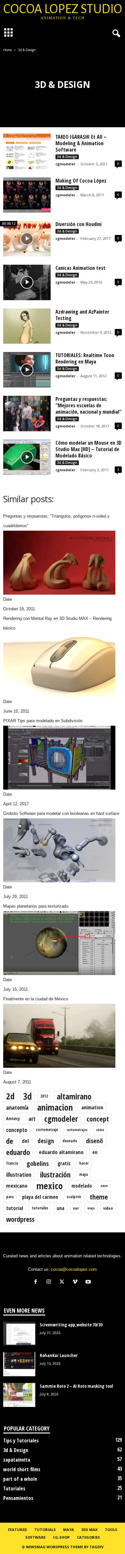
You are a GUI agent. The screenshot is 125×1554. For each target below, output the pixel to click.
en (94, 1152)
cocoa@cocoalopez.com (74, 1269)
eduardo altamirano (61, 1152)
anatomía (17, 1107)
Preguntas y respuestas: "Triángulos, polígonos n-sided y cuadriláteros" (56, 521)
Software (35, 1537)
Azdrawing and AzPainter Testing (82, 315)
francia (12, 1163)
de (9, 1141)
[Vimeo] (76, 1282)
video (108, 1208)
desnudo (70, 1141)
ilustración (55, 1174)
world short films (21, 1469)
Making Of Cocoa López (80, 180)
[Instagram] (50, 1282)
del (25, 1140)
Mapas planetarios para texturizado (35, 906)
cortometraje (47, 1129)
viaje (91, 1208)
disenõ (94, 1140)
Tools (111, 1529)
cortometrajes (77, 1130)
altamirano (74, 1096)
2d (10, 1096)
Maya (68, 1529)
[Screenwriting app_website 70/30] (19, 1334)
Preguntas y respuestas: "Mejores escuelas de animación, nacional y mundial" (88, 405)
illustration (18, 1174)
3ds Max (89, 1529)
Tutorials (45, 1529)
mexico (49, 1186)
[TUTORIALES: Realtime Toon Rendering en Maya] (27, 369)
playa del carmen (40, 1196)
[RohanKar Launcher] (19, 1364)
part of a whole (20, 1478)
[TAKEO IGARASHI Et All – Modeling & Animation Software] (27, 151)
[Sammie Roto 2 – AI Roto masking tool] (19, 1395)
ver (76, 1208)
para (9, 1196)
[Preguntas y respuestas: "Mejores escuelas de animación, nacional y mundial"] (27, 413)
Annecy (13, 1118)
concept (98, 1118)
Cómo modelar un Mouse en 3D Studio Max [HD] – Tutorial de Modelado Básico (88, 449)
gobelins (38, 1163)
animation (92, 1107)
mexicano (17, 1185)
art (32, 1118)
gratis (64, 1163)
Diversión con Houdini (78, 224)
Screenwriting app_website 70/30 (71, 1325)
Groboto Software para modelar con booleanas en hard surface (61, 813)
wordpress (20, 1219)
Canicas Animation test (80, 267)
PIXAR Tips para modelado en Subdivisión (42, 720)
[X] (63, 1282)
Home (7, 50)
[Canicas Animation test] (27, 282)
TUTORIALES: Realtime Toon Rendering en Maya (84, 358)
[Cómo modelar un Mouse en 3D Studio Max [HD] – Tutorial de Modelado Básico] (27, 457)
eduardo (18, 1152)
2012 (44, 1096)
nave (104, 1185)
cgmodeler (65, 163)
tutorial (14, 1208)
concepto (16, 1130)
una (60, 1208)
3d (27, 1096)
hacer (83, 1163)
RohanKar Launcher (59, 1355)
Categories (88, 1537)
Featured (17, 1529)
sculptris (74, 1196)
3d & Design (67, 156)
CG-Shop (61, 1537)
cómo (100, 1130)
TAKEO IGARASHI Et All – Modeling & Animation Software (80, 143)
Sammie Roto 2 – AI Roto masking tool (76, 1386)
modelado (81, 1186)
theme (99, 1196)
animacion (55, 1107)
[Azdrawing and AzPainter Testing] (27, 326)
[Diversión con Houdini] (27, 238)
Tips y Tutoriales (21, 1440)
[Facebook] (37, 1282)
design (46, 1141)
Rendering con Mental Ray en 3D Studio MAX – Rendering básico (57, 623)
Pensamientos (18, 1498)
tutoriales (40, 1208)
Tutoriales (14, 1488)
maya (83, 1174)
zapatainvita (16, 1459)
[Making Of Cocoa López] (27, 195)
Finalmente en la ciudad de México (35, 998)
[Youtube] (89, 1282)
